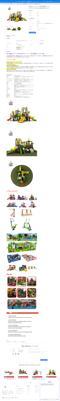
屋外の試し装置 (19, 393)
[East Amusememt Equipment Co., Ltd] (13, 354)
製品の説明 (13, 35)
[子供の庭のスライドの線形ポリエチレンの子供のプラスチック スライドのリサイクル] (37, 372)
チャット (44, 1)
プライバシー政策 (11, 397)
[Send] (57, 399)
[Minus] (57, 379)
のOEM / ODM (38, 390)
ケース (37, 1)
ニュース (34, 1)
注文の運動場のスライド (20, 390)
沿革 (28, 390)
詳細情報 (8, 35)
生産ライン (37, 388)
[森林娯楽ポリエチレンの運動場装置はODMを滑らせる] (23, 372)
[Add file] (41, 399)
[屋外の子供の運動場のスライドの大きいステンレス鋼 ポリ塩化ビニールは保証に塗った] (9, 372)
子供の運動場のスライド (20, 388)
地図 (6, 397)
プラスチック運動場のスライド (23, 341)
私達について (23, 1)
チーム (29, 393)
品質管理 (3, 397)
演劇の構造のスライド (9, 341)
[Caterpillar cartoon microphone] (51, 372)
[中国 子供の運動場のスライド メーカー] (11, 1)
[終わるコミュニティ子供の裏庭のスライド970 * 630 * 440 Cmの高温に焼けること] (9, 28)
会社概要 (29, 388)
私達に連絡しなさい (29, 1)
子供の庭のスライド (15, 341)
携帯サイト (16, 397)
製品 (19, 1)
